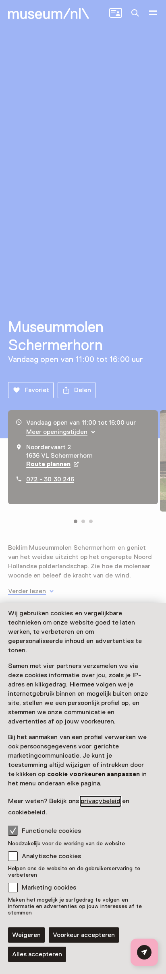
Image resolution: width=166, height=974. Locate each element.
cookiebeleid (27, 812)
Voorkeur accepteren (84, 935)
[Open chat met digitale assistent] (144, 952)
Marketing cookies (49, 887)
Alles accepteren (37, 954)
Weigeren (26, 935)
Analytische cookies (51, 856)
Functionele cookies (51, 830)
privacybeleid (100, 801)
